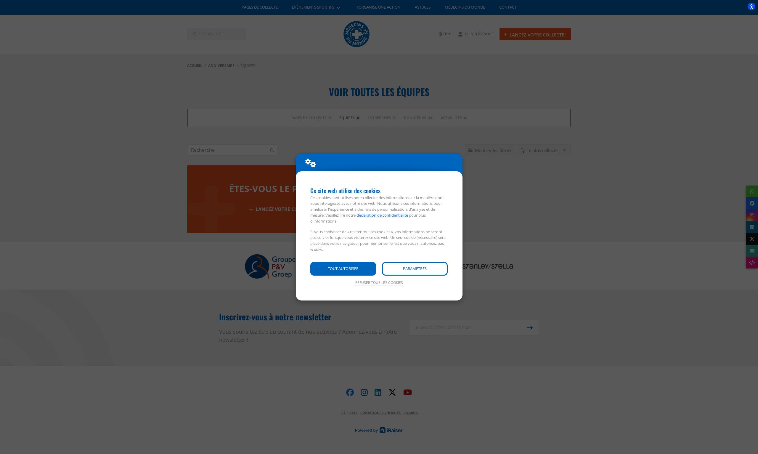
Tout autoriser (343, 268)
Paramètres (415, 268)
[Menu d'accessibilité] (751, 6)
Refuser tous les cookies (379, 282)
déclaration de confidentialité (382, 215)
